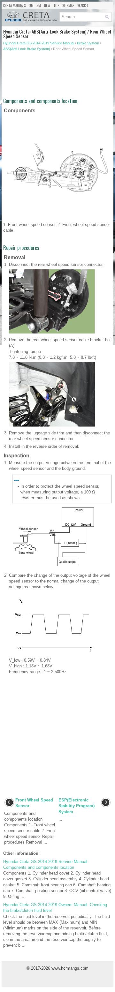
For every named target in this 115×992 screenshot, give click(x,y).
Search (82, 5)
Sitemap (68, 5)
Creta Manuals (14, 5)
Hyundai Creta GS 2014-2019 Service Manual (38, 43)
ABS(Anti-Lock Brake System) (26, 49)
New (47, 5)
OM (31, 5)
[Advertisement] (57, 76)
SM (39, 5)
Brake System (88, 43)
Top (56, 5)
